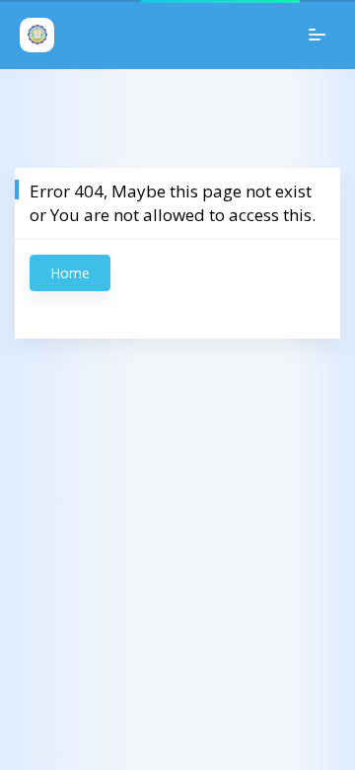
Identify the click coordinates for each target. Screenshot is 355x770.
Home (70, 273)
